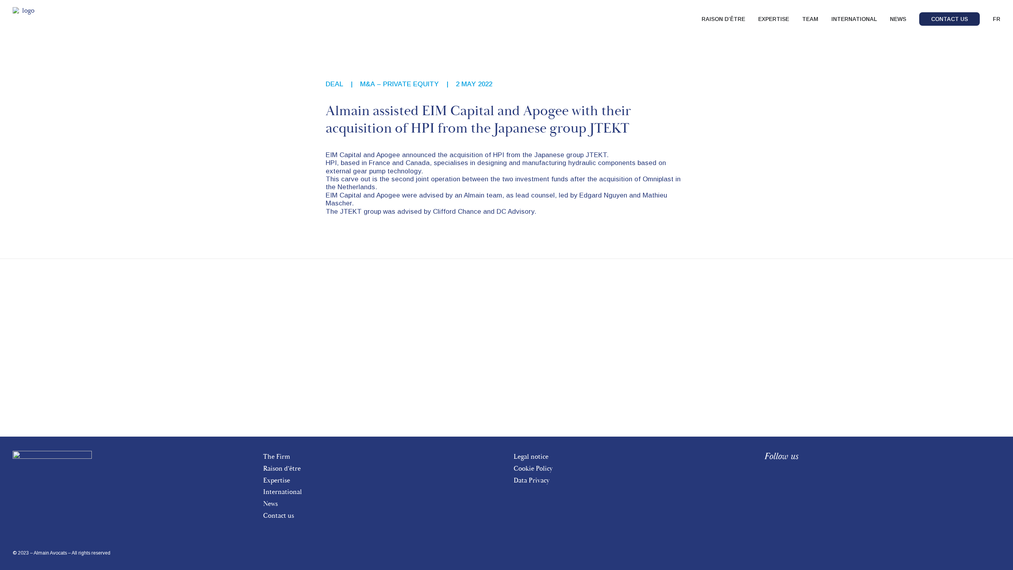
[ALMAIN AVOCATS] (25, 19)
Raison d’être (282, 468)
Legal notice (531, 456)
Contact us (278, 515)
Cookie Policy (533, 468)
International (282, 492)
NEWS (898, 19)
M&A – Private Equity (399, 84)
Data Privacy (532, 480)
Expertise (276, 480)
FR (996, 19)
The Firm (276, 456)
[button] (768, 475)
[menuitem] (726, 19)
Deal (334, 84)
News (270, 504)
